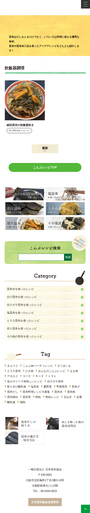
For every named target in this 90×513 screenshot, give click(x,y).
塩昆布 (35, 386)
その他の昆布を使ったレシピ (24, 336)
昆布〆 (76, 386)
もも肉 (74, 371)
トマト (52, 376)
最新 (45, 148)
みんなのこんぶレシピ (51, 371)
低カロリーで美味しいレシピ (24, 381)
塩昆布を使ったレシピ (20, 312)
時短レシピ (52, 397)
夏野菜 (48, 386)
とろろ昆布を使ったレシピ (23, 320)
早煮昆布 (61, 386)
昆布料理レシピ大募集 (36, 391)
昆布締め (12, 397)
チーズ (39, 376)
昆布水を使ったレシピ (20, 289)
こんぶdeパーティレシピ (38, 365)
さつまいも (64, 365)
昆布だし (12, 391)
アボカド (12, 376)
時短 (38, 397)
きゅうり (12, 365)
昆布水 (58, 391)
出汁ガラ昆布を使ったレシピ (24, 304)
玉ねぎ (68, 397)
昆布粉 (71, 391)
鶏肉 (22, 402)
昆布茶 (27, 397)
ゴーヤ (27, 376)
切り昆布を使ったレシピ (19, 131)
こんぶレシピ (45, 25)
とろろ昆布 (14, 371)
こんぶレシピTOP (45, 167)
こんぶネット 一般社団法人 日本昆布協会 (45, 7)
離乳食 (11, 402)
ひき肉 (29, 371)
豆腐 (79, 397)
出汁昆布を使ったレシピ (22, 296)
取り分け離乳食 (16, 386)
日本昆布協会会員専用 (45, 502)
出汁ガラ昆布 (55, 381)
